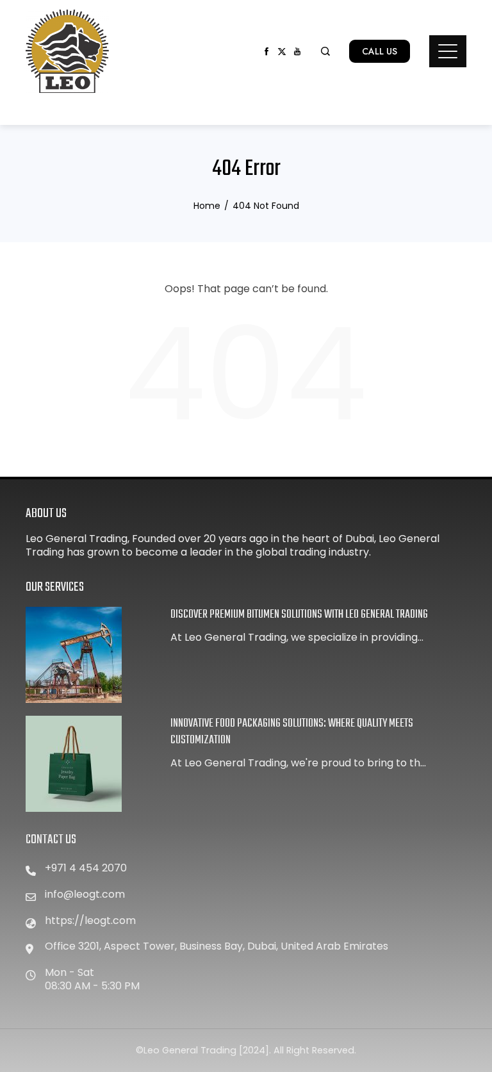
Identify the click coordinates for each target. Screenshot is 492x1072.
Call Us (379, 51)
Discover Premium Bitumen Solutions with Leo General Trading (299, 615)
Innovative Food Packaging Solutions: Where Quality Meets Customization (291, 732)
